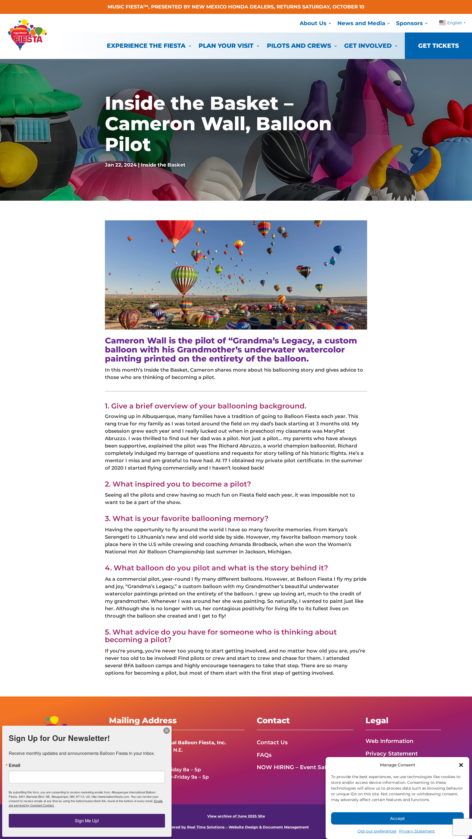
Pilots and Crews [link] (299, 45)
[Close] (166, 730)
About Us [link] (313, 23)
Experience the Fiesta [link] (146, 45)
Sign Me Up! (87, 820)
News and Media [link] (361, 23)
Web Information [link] (389, 741)
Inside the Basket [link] (163, 165)
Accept (397, 818)
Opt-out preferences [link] (377, 831)
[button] (461, 765)
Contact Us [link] (272, 742)
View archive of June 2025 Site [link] (236, 816)
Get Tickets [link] (438, 45)
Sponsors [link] (409, 23)
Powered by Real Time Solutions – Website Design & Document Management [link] (236, 827)
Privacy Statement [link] (417, 831)
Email (14, 765)
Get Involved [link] (368, 45)
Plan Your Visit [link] (226, 45)
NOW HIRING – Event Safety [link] (296, 767)
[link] (27, 49)
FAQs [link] (264, 755)
